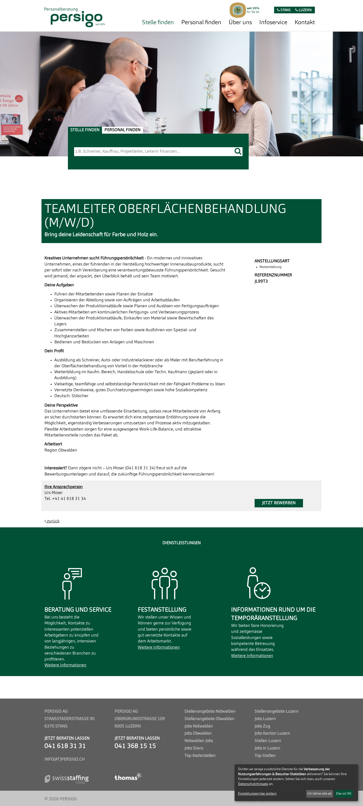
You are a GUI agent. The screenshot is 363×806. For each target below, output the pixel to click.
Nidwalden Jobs (198, 741)
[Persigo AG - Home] (74, 16)
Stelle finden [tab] (85, 130)
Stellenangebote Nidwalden (210, 711)
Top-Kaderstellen (200, 756)
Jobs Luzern (265, 719)
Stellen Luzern (268, 741)
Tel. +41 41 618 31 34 (65, 499)
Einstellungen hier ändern (257, 793)
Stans (285, 10)
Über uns (240, 23)
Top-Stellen (265, 756)
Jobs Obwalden (198, 733)
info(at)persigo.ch (64, 759)
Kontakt (305, 23)
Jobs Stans (193, 748)
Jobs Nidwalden (198, 726)
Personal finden (201, 23)
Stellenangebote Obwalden (209, 719)
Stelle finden (158, 23)
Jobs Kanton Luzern (272, 733)
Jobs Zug (262, 726)
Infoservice (273, 23)
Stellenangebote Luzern (277, 711)
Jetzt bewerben (279, 503)
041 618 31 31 (65, 746)
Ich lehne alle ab (319, 793)
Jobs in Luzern (267, 748)
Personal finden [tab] (122, 130)
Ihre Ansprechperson (63, 487)
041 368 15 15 (135, 746)
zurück (53, 521)
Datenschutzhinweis (253, 784)
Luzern (305, 10)
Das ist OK (343, 793)
